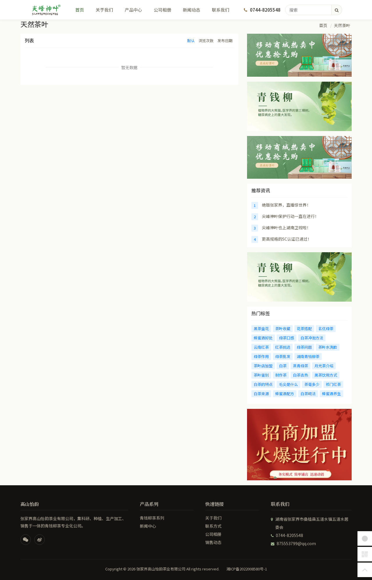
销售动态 (213, 542)
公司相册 (162, 10)
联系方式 (213, 526)
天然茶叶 (342, 25)
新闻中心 (148, 526)
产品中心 (133, 10)
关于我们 (104, 10)
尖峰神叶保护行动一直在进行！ (290, 216)
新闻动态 (191, 10)
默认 (191, 40)
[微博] (39, 539)
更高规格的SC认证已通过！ (287, 239)
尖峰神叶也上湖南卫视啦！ (286, 227)
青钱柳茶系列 (152, 518)
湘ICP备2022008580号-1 (246, 569)
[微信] (25, 539)
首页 (79, 10)
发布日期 (225, 40)
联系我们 (220, 10)
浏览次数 (206, 40)
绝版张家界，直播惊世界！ (286, 205)
